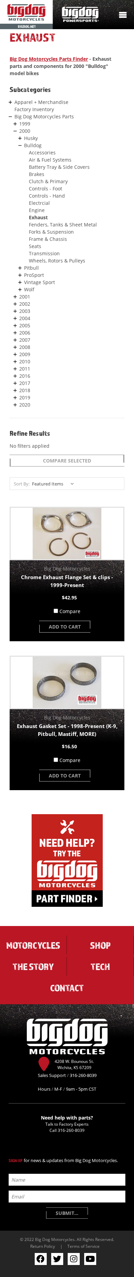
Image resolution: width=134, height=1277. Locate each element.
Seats (35, 246)
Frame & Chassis (48, 239)
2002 (24, 304)
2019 (24, 397)
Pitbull (31, 268)
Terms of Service (83, 1246)
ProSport (34, 275)
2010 (24, 361)
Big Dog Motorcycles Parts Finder (49, 59)
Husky (31, 138)
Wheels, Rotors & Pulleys (57, 260)
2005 (24, 325)
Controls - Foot (45, 188)
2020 (24, 404)
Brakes (36, 174)
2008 (24, 347)
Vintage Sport (39, 282)
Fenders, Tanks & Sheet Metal (63, 224)
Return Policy (42, 1246)
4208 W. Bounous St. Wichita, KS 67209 (74, 1064)
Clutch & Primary (48, 181)
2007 (24, 340)
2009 (24, 354)
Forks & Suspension (51, 232)
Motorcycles (33, 945)
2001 (24, 296)
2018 (24, 390)
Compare (69, 611)
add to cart (65, 626)
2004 (24, 318)
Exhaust (38, 217)
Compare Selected (67, 460)
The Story (33, 966)
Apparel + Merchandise (41, 102)
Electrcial (39, 203)
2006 (24, 332)
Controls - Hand (47, 195)
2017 (24, 383)
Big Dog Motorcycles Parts (44, 116)
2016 (24, 376)
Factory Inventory (34, 109)
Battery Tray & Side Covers (59, 167)
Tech (100, 966)
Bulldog (33, 145)
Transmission (44, 253)
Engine (37, 210)
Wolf (29, 289)
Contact (67, 987)
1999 (24, 123)
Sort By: (22, 484)
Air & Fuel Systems (50, 159)
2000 (24, 131)
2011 (24, 368)
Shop (100, 945)
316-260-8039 (71, 1130)
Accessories (42, 152)
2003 (24, 311)
